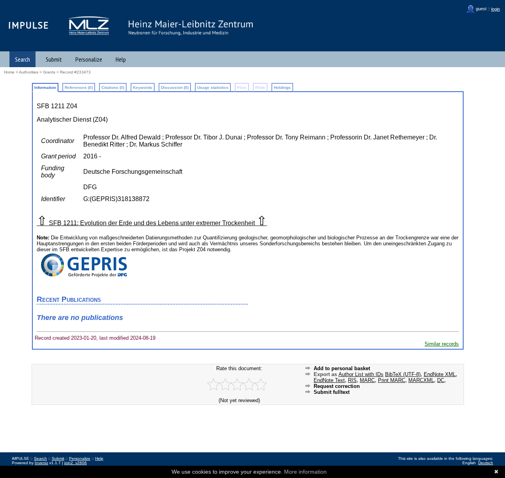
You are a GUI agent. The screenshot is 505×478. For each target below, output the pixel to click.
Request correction (337, 386)
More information (305, 472)
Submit (54, 59)
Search (22, 59)
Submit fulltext (332, 392)
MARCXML (421, 380)
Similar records (442, 344)
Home (9, 72)
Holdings (282, 87)
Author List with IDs (361, 374)
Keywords (142, 87)
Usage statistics (212, 87)
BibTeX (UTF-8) (403, 374)
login (495, 9)
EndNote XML (440, 374)
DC (440, 380)
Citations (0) (112, 87)
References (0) (79, 87)
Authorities (28, 72)
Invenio (41, 463)
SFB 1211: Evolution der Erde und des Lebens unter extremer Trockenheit (152, 223)
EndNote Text (329, 380)
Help (121, 59)
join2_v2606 (75, 463)
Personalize (88, 59)
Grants (49, 72)
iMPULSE (28, 25)
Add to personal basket (342, 368)
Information (45, 87)
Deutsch (485, 463)
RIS (352, 380)
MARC (367, 380)
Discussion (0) (175, 87)
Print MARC (391, 380)
